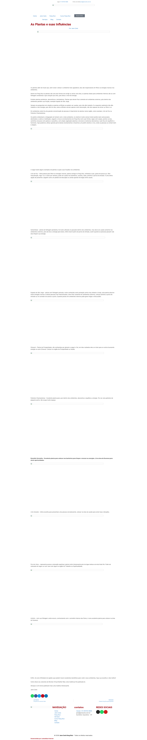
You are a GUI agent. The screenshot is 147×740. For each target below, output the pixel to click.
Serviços (44, 19)
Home (35, 16)
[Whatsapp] (102, 712)
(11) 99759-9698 (64, 1)
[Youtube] (106, 712)
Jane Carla (43, 16)
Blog (52, 19)
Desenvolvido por (42, 738)
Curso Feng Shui (65, 16)
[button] (32, 696)
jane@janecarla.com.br (85, 1)
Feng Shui (52, 16)
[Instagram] (98, 712)
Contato (58, 19)
